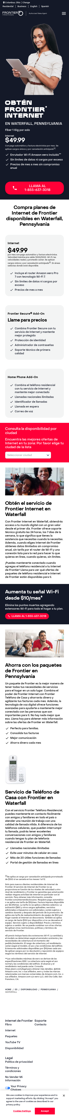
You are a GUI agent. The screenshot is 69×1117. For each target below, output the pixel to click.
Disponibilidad (14, 1048)
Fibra (8, 1024)
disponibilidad (29, 989)
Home (8, 989)
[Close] (63, 1095)
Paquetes (11, 1036)
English (33, 6)
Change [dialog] (26, 2)
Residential (8, 6)
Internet (10, 1030)
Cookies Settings (22, 1111)
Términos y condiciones (13, 1069)
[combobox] (24, 455)
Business (21, 6)
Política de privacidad (19, 1062)
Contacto (40, 1024)
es (16, 989)
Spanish (45, 6)
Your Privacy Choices (18, 1088)
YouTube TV (12, 1042)
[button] (48, 455)
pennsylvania (48, 989)
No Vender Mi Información (14, 1078)
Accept (45, 1111)
